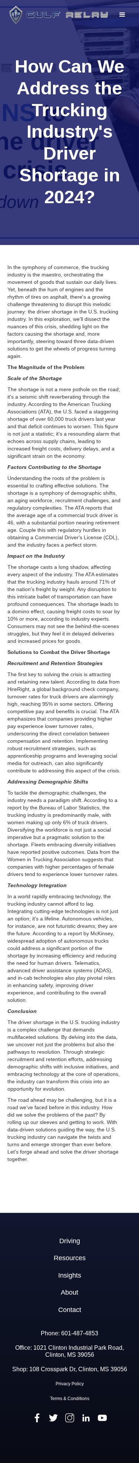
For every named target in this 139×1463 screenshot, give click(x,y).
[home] (57, 15)
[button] (122, 15)
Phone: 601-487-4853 (69, 1333)
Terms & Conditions (69, 1398)
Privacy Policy (70, 1383)
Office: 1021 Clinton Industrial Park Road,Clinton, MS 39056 (69, 1351)
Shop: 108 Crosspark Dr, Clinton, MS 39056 (69, 1369)
